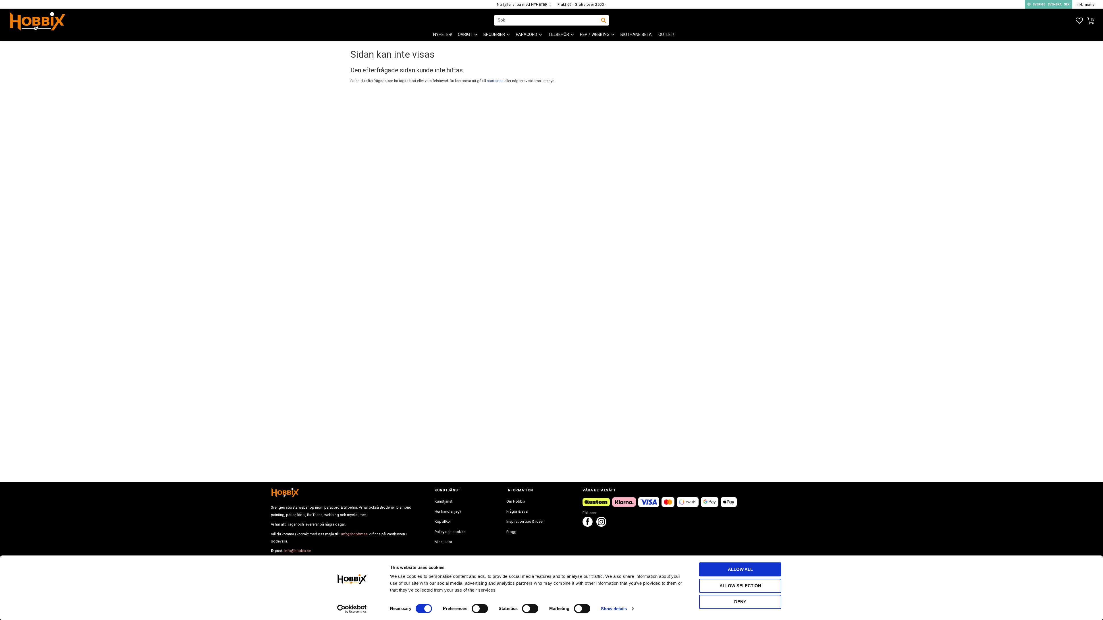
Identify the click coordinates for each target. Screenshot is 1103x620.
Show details (614, 608)
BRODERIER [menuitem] (494, 34)
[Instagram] (601, 525)
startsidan (495, 81)
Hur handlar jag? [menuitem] (448, 511)
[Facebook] (588, 525)
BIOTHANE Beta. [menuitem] (636, 34)
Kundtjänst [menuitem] (443, 501)
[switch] (480, 608)
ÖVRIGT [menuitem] (465, 34)
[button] (1079, 20)
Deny (740, 601)
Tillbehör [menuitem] (558, 34)
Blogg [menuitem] (511, 532)
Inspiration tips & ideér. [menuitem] (525, 521)
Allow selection (740, 585)
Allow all (740, 569)
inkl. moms (1085, 4)
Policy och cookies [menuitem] (450, 532)
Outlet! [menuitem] (666, 34)
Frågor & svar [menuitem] (517, 511)
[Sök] (604, 20)
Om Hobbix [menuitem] (515, 501)
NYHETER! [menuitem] (442, 34)
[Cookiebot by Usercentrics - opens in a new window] (352, 608)
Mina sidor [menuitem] (443, 542)
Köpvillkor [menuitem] (443, 521)
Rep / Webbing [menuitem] (595, 34)
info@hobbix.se (354, 534)
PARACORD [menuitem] (526, 34)
